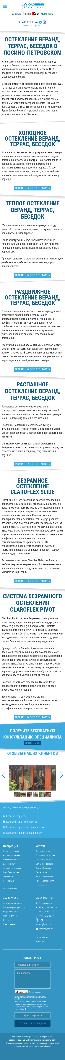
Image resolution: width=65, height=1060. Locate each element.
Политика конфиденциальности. (42, 1040)
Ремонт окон (41, 872)
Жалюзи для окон (11, 916)
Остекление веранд (44, 851)
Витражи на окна (10, 911)
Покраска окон (42, 885)
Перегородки (8, 881)
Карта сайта (47, 1036)
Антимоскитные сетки (12, 903)
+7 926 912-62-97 (46, 916)
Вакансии (40, 941)
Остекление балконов (45, 859)
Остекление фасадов (44, 864)
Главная (6, 808)
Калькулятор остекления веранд (24, 832)
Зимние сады (9, 876)
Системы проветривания (14, 907)
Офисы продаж (45, 903)
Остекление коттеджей (45, 855)
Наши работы (42, 937)
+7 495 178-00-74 (28, 22)
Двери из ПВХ (9, 864)
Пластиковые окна (11, 851)
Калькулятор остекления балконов (25, 827)
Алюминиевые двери (12, 868)
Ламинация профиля (45, 881)
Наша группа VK (46, 928)
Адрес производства (48, 907)
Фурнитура (8, 920)
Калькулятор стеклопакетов (21, 821)
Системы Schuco (10, 888)
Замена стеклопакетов (45, 876)
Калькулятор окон (16, 816)
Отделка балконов (43, 868)
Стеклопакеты (9, 924)
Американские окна (11, 859)
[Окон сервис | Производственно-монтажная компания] (32, 6)
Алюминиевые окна (11, 855)
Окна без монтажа (11, 872)
